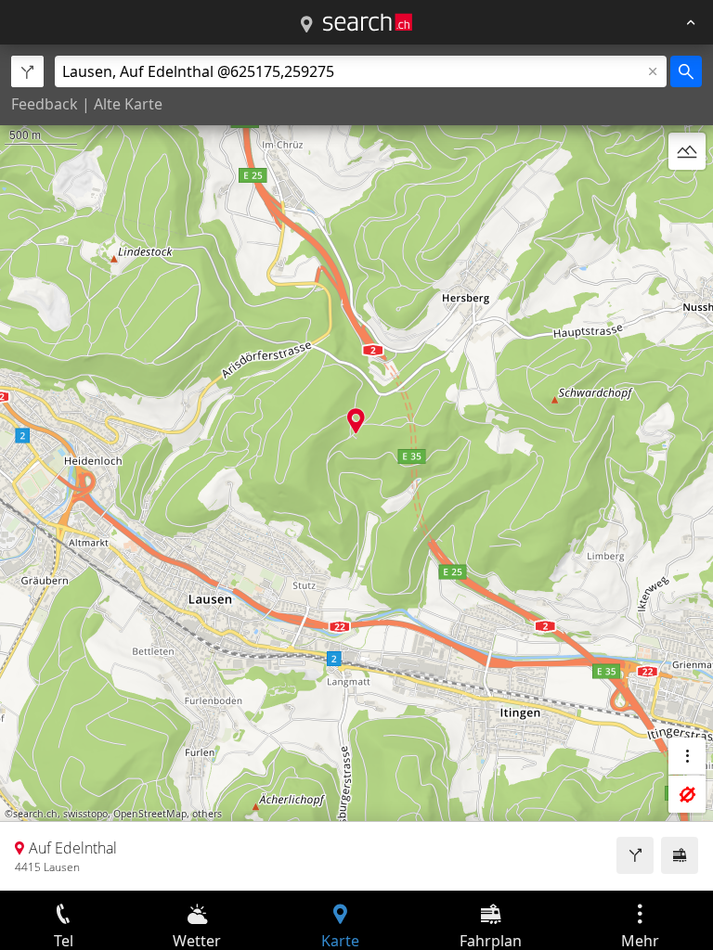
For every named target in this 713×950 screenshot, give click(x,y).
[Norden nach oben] (687, 195)
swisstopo (85, 813)
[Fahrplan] (679, 855)
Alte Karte (128, 104)
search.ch (35, 813)
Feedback (44, 104)
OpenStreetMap (150, 813)
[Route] (635, 855)
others (207, 813)
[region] (356, 468)
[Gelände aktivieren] (687, 151)
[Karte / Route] (306, 25)
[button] (356, 420)
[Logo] (367, 22)
